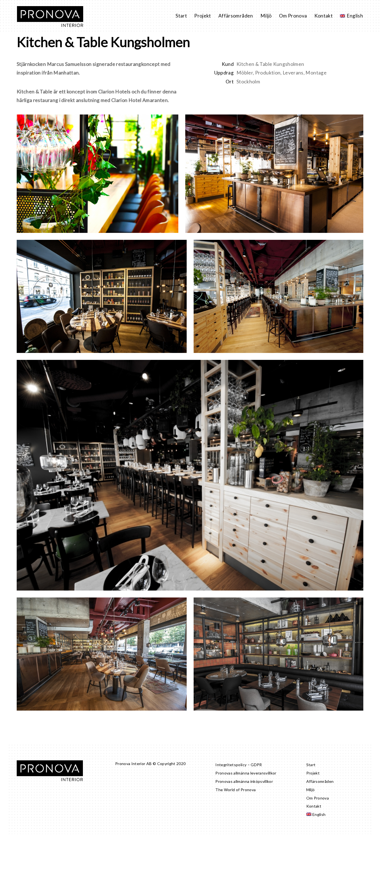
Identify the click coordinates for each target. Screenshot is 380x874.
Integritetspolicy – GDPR (238, 764)
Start (181, 15)
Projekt (202, 15)
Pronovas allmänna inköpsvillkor (244, 781)
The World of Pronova (235, 789)
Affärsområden (235, 15)
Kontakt (323, 15)
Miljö (266, 15)
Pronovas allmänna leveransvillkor (246, 773)
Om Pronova (293, 15)
